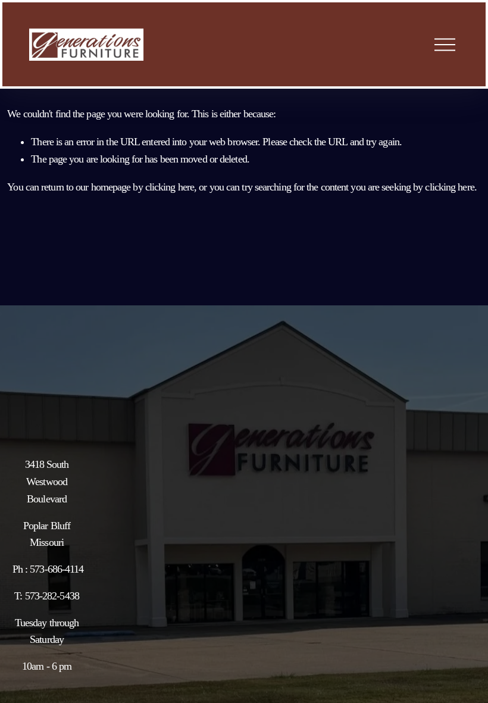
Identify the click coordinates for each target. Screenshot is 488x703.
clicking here (169, 187)
